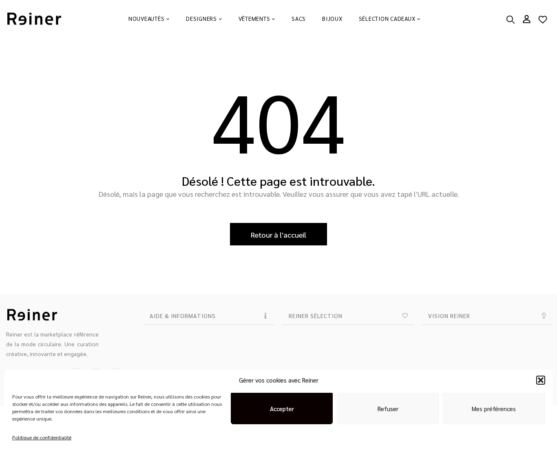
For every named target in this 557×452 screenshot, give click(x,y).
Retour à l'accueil (278, 234)
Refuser (388, 408)
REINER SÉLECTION (316, 315)
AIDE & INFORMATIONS (183, 315)
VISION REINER (449, 315)
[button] (541, 380)
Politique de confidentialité (41, 437)
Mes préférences (494, 408)
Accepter (282, 408)
